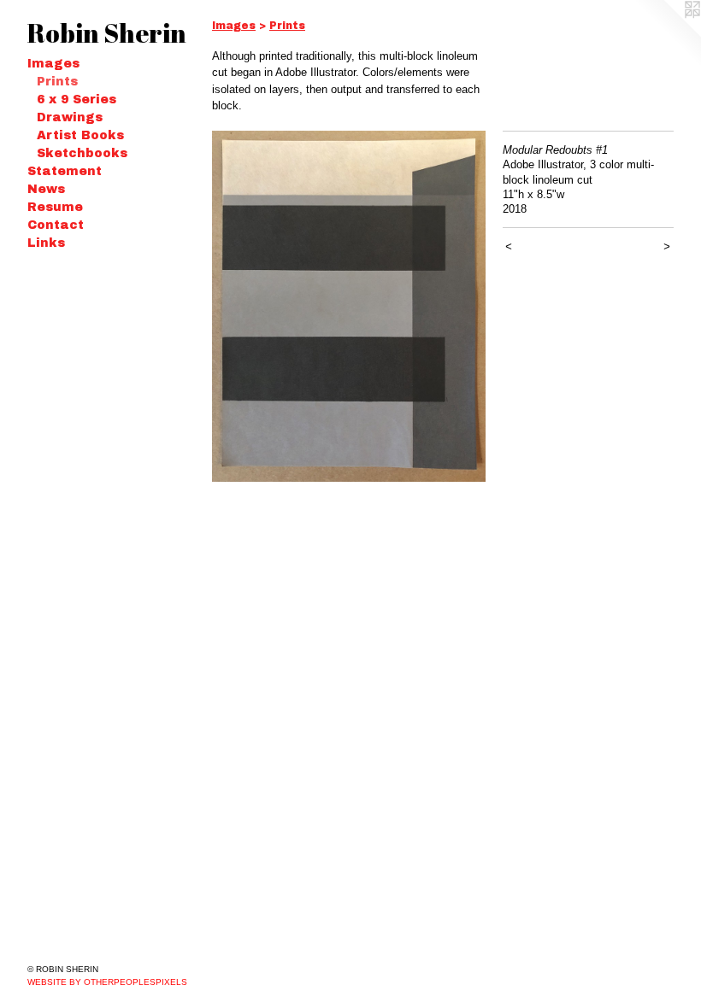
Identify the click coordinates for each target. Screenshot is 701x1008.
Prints (57, 81)
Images (53, 63)
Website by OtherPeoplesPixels (107, 982)
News (46, 189)
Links (46, 243)
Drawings (70, 117)
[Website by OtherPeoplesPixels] (667, 34)
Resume (55, 207)
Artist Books (80, 135)
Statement (64, 171)
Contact (55, 225)
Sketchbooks (82, 153)
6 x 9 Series (76, 99)
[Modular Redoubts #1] (349, 306)
